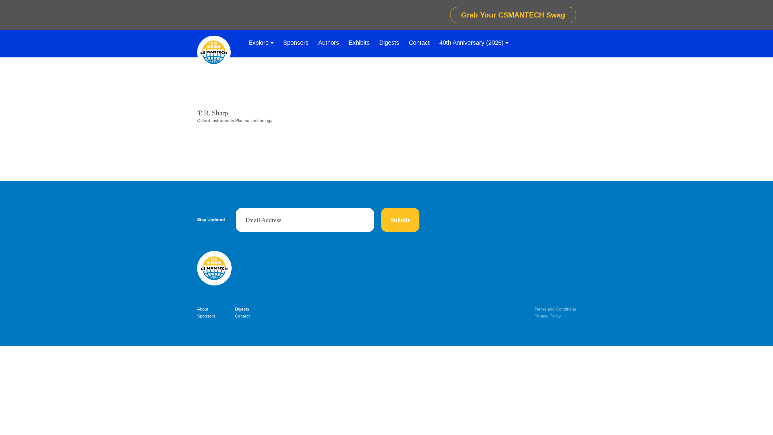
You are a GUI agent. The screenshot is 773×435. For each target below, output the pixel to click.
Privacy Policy (547, 316)
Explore (259, 42)
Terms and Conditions (555, 309)
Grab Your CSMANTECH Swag (513, 15)
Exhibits (359, 42)
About (202, 309)
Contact (419, 42)
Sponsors (296, 42)
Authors (328, 42)
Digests (389, 42)
